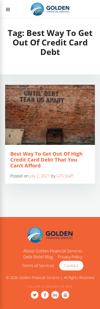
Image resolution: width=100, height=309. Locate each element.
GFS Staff (64, 176)
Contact (71, 265)
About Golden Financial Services (52, 251)
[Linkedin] (55, 295)
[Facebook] (45, 295)
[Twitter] (34, 295)
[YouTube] (65, 295)
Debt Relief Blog (38, 257)
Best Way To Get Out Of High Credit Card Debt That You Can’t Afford (46, 159)
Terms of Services (38, 265)
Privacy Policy (70, 257)
